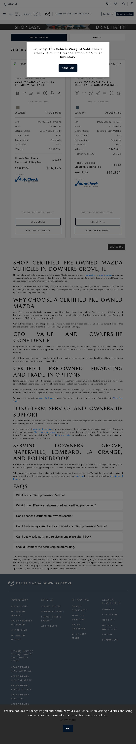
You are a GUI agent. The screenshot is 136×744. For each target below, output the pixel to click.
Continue (68, 68)
